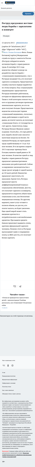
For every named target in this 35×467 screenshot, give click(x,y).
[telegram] (21, 286)
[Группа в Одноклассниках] (8, 366)
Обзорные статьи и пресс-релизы (11, 394)
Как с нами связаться (8, 390)
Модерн (6, 36)
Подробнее (13, 424)
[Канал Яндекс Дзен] (12, 366)
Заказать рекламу (6, 8)
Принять (28, 14)
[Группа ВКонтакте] (3, 366)
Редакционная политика (8, 376)
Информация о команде (8, 383)
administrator (22, 43)
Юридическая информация (9, 379)
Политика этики (6, 386)
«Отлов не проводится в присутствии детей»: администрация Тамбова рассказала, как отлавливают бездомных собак (17, 302)
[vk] (15, 286)
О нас (3, 372)
